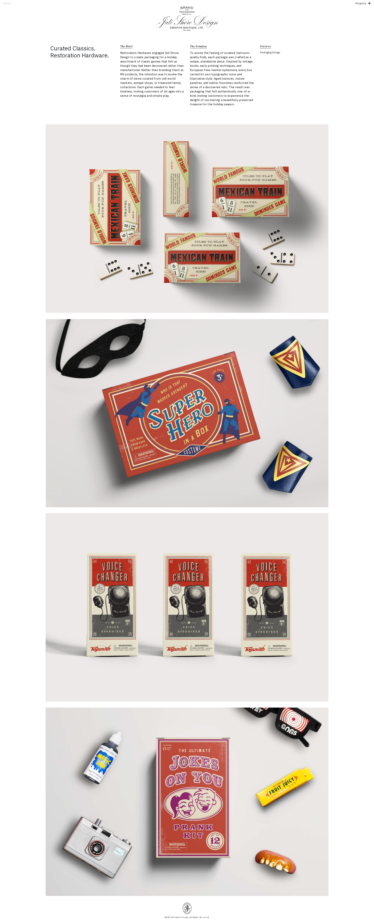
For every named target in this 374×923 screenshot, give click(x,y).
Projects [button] (360, 3)
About (7, 3)
